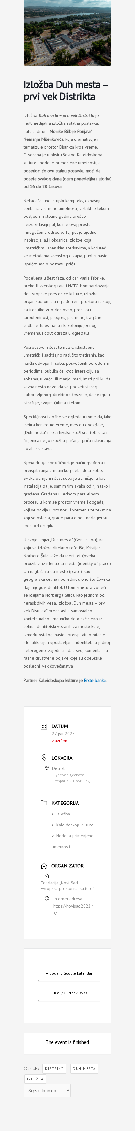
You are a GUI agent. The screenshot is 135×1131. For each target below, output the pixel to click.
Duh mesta (84, 1068)
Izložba (63, 814)
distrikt (54, 1068)
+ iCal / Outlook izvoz (69, 993)
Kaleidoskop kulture (75, 825)
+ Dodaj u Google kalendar (69, 973)
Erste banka (95, 680)
